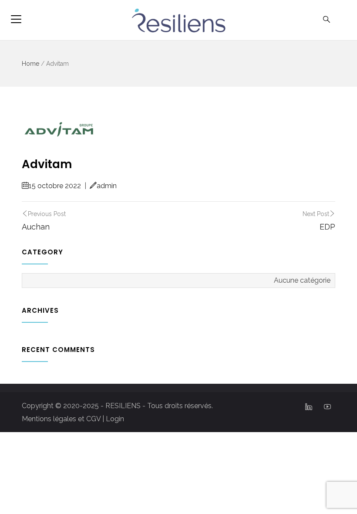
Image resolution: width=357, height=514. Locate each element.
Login (115, 419)
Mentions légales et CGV (61, 419)
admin (107, 186)
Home (30, 63)
